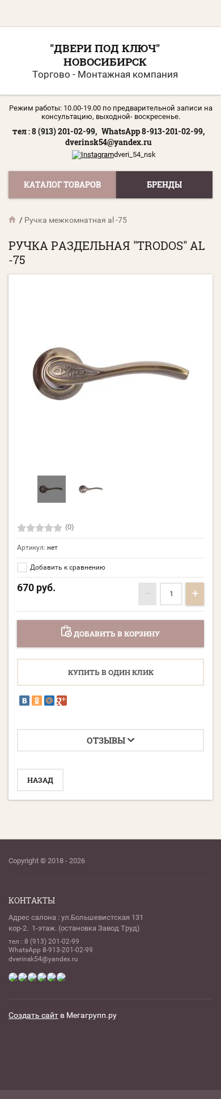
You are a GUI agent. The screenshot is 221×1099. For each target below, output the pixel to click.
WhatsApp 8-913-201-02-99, (153, 131)
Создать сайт (33, 1015)
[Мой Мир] (49, 700)
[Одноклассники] (37, 700)
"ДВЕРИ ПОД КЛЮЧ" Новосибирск (105, 55)
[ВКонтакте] (24, 700)
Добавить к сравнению (66, 567)
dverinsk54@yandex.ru (108, 142)
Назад (40, 780)
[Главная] (13, 220)
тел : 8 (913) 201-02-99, (54, 131)
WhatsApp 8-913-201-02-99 (50, 950)
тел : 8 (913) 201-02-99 (43, 941)
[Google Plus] (62, 700)
